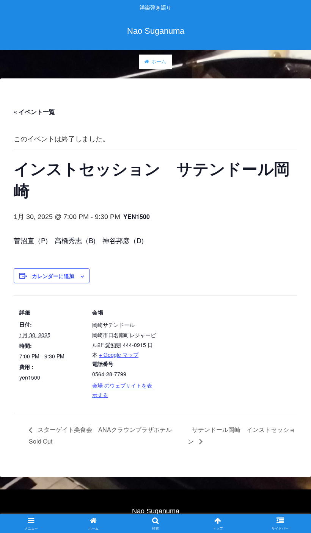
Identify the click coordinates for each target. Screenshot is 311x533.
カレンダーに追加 (53, 276)
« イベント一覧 (34, 111)
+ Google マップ (118, 354)
